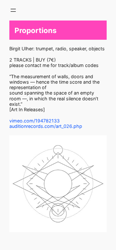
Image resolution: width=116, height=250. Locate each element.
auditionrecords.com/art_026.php (45, 126)
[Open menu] (13, 10)
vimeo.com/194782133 (34, 120)
